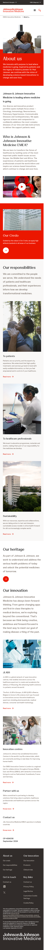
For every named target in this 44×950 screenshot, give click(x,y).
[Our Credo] (22, 220)
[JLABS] (22, 654)
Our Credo (11, 235)
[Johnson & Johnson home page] (13, 10)
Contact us (9, 817)
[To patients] (22, 326)
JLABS (6, 672)
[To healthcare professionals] (22, 409)
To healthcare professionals (17, 438)
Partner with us (11, 790)
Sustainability (10, 516)
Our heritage (13, 549)
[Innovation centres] (22, 730)
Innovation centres (12, 749)
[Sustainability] (22, 486)
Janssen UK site (15, 913)
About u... (27, 17)
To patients (9, 356)
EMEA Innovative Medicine (12, 17)
